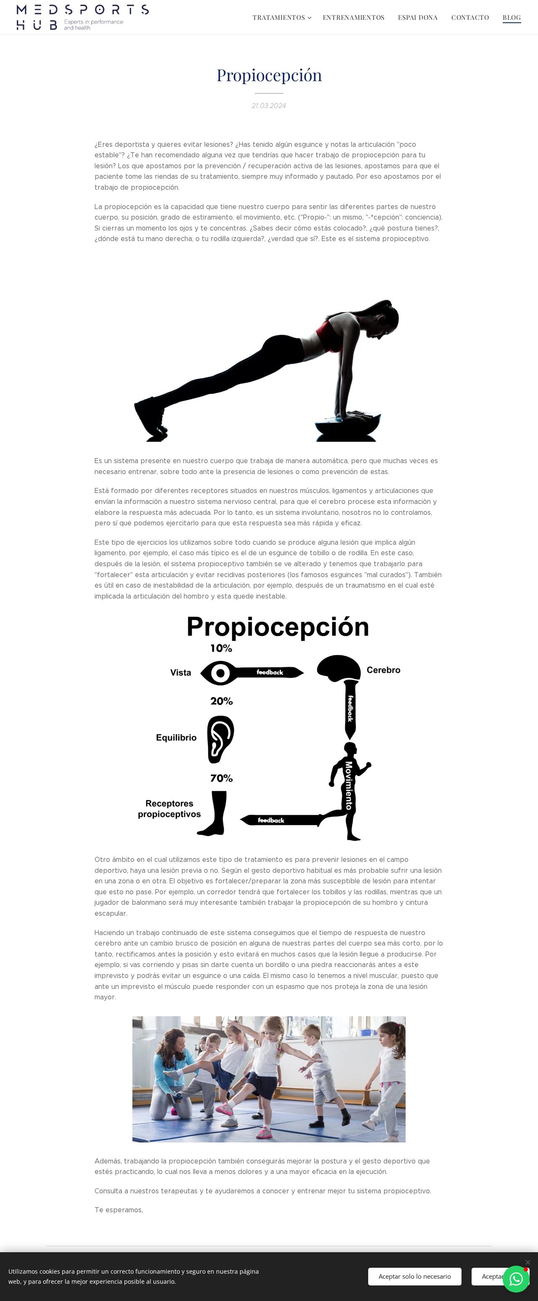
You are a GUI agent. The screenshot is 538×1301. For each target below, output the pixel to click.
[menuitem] (283, 17)
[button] (516, 1279)
